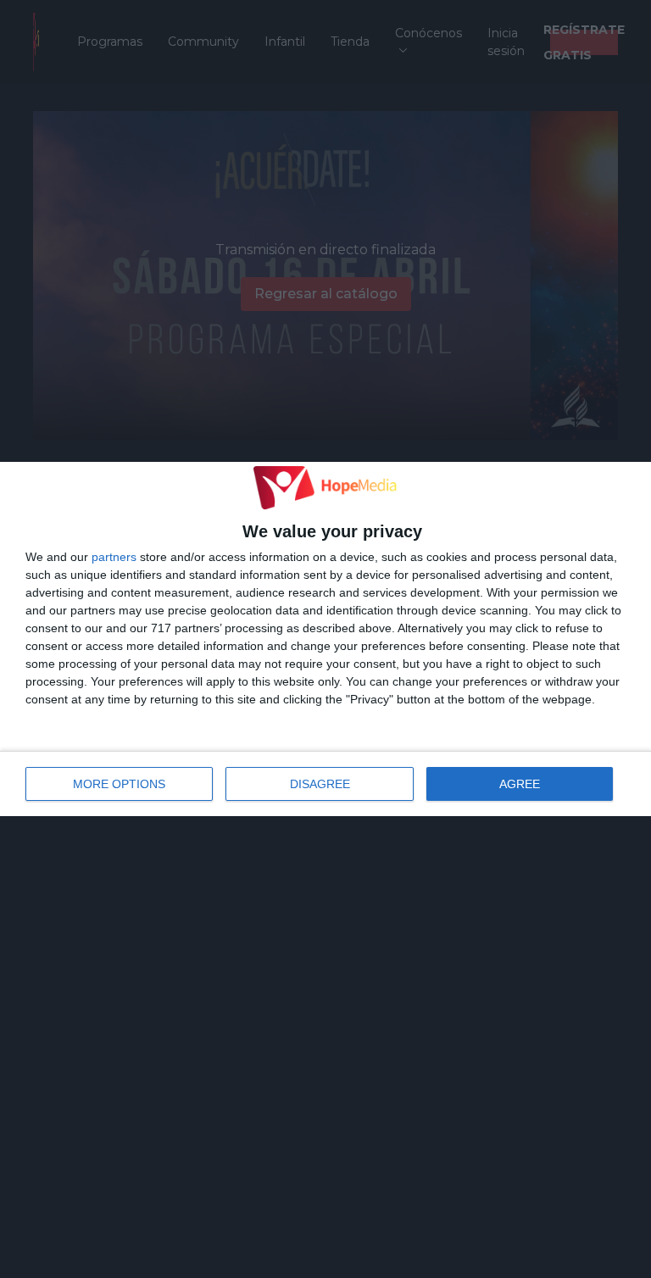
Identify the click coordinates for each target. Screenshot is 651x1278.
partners (114, 557)
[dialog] (325, 639)
